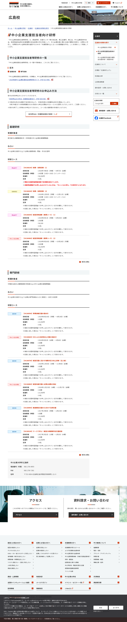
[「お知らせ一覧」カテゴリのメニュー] (116, 93)
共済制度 (97, 576)
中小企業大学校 (76, 3)
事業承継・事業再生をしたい (16, 559)
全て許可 (116, 608)
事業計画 (96, 556)
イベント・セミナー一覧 (73, 582)
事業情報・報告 (98, 559)
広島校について (100, 64)
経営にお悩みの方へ (66, 7)
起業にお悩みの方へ (84, 7)
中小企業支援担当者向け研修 (106, 52)
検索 (115, 103)
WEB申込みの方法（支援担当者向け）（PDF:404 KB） (28, 99)
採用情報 (11, 588)
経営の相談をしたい (14, 547)
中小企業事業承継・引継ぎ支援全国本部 (77, 556)
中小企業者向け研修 (105, 47)
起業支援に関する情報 (72, 562)
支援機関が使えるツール (72, 547)
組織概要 (96, 547)
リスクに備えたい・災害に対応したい (19, 562)
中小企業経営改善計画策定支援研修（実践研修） (106, 58)
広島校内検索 (98, 100)
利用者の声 (99, 76)
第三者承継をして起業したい (45, 556)
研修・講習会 (69, 559)
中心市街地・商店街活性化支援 (74, 565)
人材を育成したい (13, 565)
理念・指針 (97, 550)
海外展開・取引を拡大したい (16, 556)
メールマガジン (41, 582)
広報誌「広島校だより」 (103, 70)
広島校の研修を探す (42, 28)
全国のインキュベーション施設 (18, 582)
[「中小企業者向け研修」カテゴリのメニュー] (115, 47)
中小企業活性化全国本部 (72, 553)
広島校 (30, 28)
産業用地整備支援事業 (72, 568)
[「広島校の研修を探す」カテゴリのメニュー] (116, 42)
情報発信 (39, 588)
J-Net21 (68, 588)
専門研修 (24, 72)
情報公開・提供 (98, 562)
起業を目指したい (41, 547)
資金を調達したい (13, 568)
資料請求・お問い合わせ (103, 88)
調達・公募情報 (13, 576)
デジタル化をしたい (14, 550)
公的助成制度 (99, 82)
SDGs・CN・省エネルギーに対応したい (20, 553)
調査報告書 (97, 582)
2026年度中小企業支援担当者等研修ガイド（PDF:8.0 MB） (30, 80)
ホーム (10, 28)
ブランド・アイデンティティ (102, 553)
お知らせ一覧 (99, 93)
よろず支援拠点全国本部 (72, 550)
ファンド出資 (69, 571)
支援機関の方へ (101, 7)
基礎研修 (13, 72)
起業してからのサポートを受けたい (47, 553)
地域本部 (64, 3)
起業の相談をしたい (42, 550)
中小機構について (117, 7)
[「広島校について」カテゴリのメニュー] (116, 64)
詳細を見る (97, 611)
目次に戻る (85, 262)
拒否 (100, 608)
